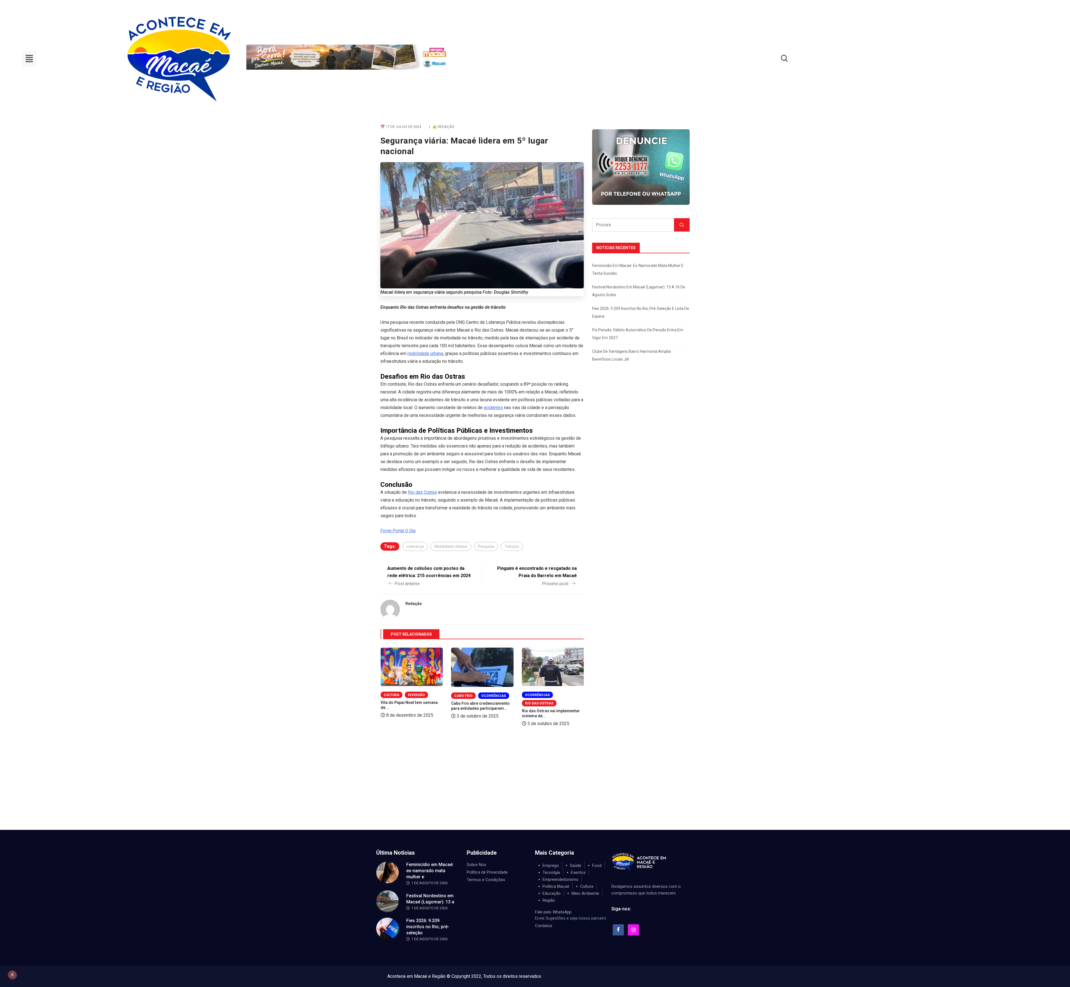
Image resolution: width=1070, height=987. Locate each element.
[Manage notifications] (12, 974)
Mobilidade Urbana (450, 546)
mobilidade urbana (425, 353)
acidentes (493, 407)
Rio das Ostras (422, 492)
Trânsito (512, 546)
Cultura (391, 695)
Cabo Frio (463, 696)
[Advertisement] (535, 788)
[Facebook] (618, 929)
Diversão (416, 695)
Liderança (415, 546)
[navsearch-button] (777, 59)
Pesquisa (486, 546)
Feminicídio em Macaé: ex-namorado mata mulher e (430, 870)
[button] (29, 59)
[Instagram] (633, 929)
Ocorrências (493, 696)
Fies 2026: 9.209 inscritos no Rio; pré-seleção (427, 926)
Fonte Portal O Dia (397, 530)
